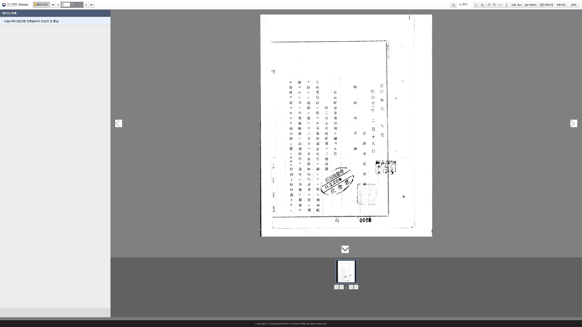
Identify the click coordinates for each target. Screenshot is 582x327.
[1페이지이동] (346, 271)
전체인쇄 (546, 5)
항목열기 (475, 5)
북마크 (41, 5)
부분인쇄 (560, 5)
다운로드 (531, 5)
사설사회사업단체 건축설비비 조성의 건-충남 (31, 21)
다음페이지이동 (573, 123)
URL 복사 (516, 5)
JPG (573, 5)
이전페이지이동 (118, 123)
